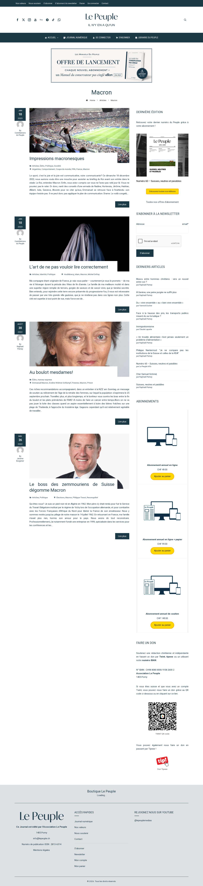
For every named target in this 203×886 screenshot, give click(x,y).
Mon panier (79, 866)
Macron (86, 169)
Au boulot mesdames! (51, 372)
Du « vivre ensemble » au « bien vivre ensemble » (159, 302)
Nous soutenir (81, 833)
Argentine (36, 169)
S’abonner (79, 848)
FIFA (73, 169)
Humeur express (45, 379)
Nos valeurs (80, 827)
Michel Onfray (94, 274)
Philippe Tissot (79, 497)
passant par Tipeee (145, 748)
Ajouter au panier (162, 476)
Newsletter (79, 854)
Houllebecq (69, 274)
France (79, 169)
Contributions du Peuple (20, 134)
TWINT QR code (162, 734)
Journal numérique (83, 821)
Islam (77, 274)
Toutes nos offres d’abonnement (162, 202)
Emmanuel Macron (40, 383)
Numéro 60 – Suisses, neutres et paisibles (158, 181)
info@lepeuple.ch (41, 838)
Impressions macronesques (56, 158)
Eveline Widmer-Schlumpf (60, 383)
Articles (35, 166)
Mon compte (80, 860)
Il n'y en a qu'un (101, 25)
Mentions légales (41, 850)
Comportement (48, 169)
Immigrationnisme (145, 326)
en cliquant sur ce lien (167, 693)
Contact (78, 839)
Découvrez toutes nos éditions (162, 191)
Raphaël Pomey (20, 347)
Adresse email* (162, 224)
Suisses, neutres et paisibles (150, 384)
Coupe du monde (63, 169)
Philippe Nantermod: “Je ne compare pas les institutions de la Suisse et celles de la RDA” (162, 352)
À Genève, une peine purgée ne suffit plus (156, 292)
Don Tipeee (162, 769)
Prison (90, 383)
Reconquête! (92, 497)
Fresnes (75, 383)
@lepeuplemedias (143, 820)
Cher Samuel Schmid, (146, 374)
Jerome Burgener (20, 460)
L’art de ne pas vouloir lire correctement (68, 267)
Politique (49, 166)
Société (57, 166)
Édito (42, 166)
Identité (43, 274)
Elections (60, 497)
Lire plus (122, 204)
